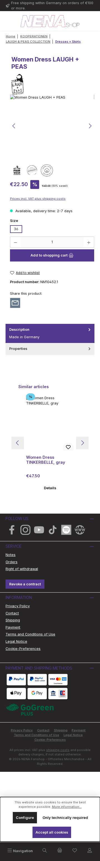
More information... (67, 807)
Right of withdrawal (22, 569)
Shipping (13, 620)
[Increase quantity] (89, 242)
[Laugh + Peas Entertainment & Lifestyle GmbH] (50, 84)
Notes (11, 555)
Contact (12, 613)
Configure (25, 818)
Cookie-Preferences (23, 649)
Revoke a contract (25, 584)
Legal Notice (16, 641)
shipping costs (57, 750)
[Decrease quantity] (15, 242)
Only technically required (65, 818)
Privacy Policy (18, 606)
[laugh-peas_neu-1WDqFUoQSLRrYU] (52, 126)
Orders (12, 562)
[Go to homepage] (50, 21)
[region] (52, 126)
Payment (13, 627)
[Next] (90, 126)
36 (16, 229)
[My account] (89, 850)
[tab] (50, 333)
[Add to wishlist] (68, 447)
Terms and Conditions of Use (30, 634)
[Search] (44, 850)
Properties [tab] (18, 349)
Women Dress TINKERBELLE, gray (45, 460)
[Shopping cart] (60, 851)
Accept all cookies (52, 832)
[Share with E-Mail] (15, 303)
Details (50, 488)
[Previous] (14, 126)
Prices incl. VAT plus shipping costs (38, 199)
